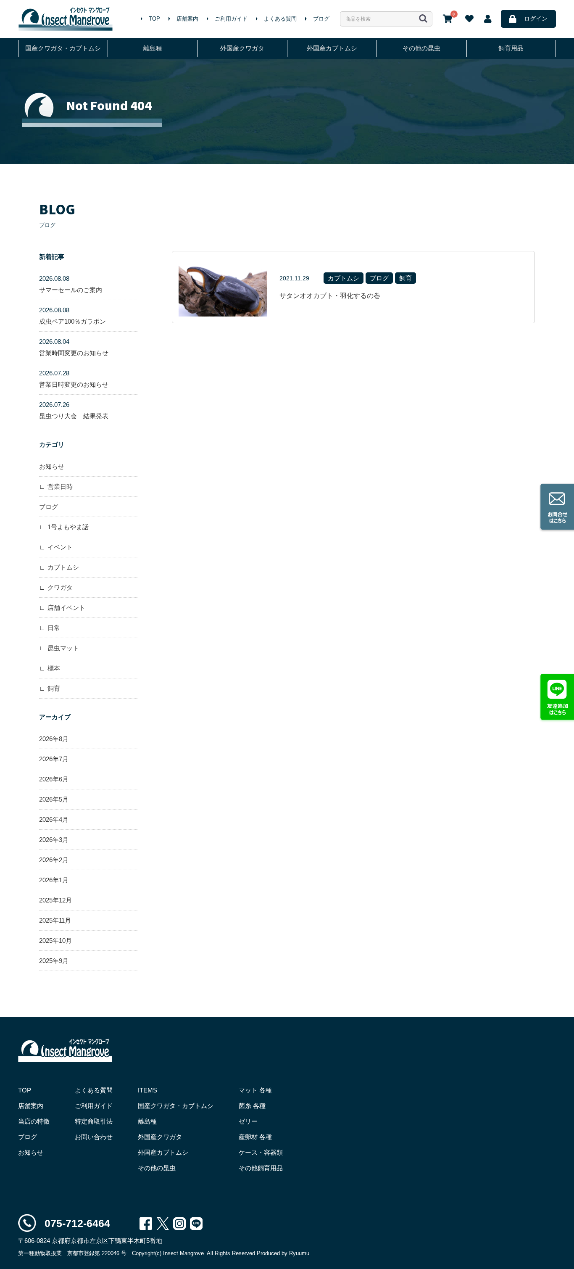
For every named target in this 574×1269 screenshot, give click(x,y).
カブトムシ (63, 567)
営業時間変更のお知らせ (73, 347)
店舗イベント (66, 607)
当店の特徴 (34, 1121)
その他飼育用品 (261, 1167)
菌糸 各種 (252, 1105)
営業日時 (60, 486)
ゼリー (248, 1121)
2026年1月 (53, 880)
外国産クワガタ (242, 48)
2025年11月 (55, 920)
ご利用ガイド (231, 19)
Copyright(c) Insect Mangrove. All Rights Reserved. (194, 1253)
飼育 (53, 688)
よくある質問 (280, 19)
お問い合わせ (94, 1136)
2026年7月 (53, 758)
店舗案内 (187, 19)
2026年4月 (53, 819)
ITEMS (147, 1090)
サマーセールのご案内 (70, 284)
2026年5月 (53, 799)
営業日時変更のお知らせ (73, 378)
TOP (154, 19)
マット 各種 (255, 1090)
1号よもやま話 (68, 526)
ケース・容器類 (261, 1152)
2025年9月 (53, 960)
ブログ (321, 19)
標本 (53, 668)
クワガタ (60, 587)
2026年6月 (53, 779)
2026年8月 (53, 738)
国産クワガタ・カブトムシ (63, 48)
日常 (53, 627)
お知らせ (51, 466)
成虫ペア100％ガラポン (72, 315)
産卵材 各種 (255, 1136)
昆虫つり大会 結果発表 (73, 410)
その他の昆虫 (421, 48)
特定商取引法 (94, 1121)
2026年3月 (53, 839)
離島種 (152, 48)
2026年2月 (53, 859)
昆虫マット (63, 648)
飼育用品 (511, 48)
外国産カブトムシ (332, 48)
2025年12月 (55, 900)
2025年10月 (55, 940)
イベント (60, 547)
